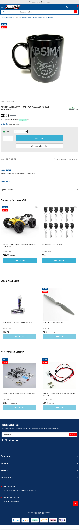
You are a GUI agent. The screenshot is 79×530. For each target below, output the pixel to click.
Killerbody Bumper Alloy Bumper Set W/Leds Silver (19, 393)
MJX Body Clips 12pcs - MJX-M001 (52, 244)
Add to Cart (39, 138)
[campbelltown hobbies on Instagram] (6, 440)
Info (28, 120)
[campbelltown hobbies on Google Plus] (13, 440)
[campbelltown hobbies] (13, 7)
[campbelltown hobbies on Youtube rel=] (17, 440)
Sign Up (73, 435)
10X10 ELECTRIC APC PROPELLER (53, 322)
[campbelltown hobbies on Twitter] (10, 440)
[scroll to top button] (75, 503)
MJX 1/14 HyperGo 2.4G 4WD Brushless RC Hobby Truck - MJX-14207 (20, 245)
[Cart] (76, 7)
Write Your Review (14, 124)
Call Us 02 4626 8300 (11, 501)
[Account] (72, 7)
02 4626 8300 (61, 159)
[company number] (67, 7)
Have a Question (41, 146)
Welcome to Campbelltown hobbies (39, 2)
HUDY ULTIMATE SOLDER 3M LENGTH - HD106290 (17, 322)
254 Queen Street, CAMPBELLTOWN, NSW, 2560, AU (19, 491)
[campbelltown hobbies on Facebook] (3, 440)
